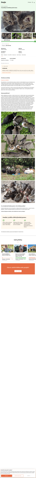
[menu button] (34, 2)
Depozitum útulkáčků (5, 80)
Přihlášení (29, 2)
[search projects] (32, 2)
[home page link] (3, 2)
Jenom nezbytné (18, 475)
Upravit (28, 475)
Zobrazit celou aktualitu (6, 72)
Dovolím (6, 475)
